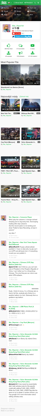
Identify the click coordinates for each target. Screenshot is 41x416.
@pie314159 (13, 267)
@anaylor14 (13, 384)
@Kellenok (13, 338)
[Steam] (15, 27)
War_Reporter (18, 25)
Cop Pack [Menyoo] (27, 322)
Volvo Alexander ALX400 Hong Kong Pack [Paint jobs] (23, 335)
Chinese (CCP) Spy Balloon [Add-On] (21, 263)
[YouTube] (13, 27)
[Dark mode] (35, 2)
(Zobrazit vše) (24, 96)
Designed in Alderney (8, 408)
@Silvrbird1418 (14, 311)
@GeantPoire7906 (15, 354)
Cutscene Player (26, 217)
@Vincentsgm (14, 325)
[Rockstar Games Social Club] (18, 27)
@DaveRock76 (14, 247)
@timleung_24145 (15, 368)
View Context (13, 235)
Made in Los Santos (7, 411)
